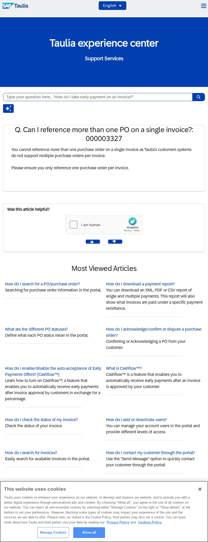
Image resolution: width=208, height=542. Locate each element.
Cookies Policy (150, 522)
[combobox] (95, 97)
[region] (104, 511)
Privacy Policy (118, 522)
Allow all (89, 532)
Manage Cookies (53, 532)
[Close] (199, 489)
